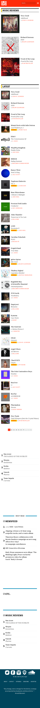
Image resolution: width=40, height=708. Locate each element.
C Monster (16, 331)
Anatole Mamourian (25, 275)
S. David (15, 141)
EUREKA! (13, 130)
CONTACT (11, 681)
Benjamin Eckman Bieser (20, 163)
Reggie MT (15, 241)
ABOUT (5, 681)
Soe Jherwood (17, 208)
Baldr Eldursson (28, 42)
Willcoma (15, 219)
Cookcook (22, 186)
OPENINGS (18, 681)
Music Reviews (10, 10)
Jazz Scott (16, 174)
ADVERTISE (33, 681)
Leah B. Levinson (27, 20)
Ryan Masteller (27, 63)
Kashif (14, 320)
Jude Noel (15, 152)
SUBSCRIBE (26, 681)
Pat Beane (22, 365)
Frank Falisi (23, 130)
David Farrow (17, 409)
